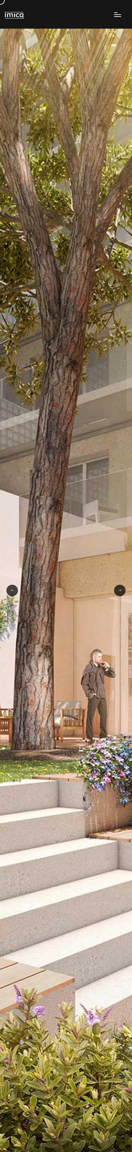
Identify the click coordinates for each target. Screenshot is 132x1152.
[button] (12, 590)
